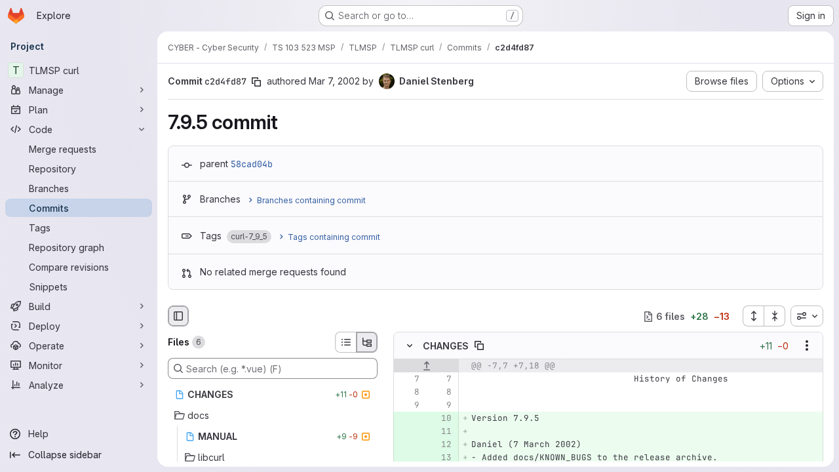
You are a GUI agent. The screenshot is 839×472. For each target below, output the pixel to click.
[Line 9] (408, 405)
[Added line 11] (440, 432)
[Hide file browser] (178, 315)
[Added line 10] (440, 418)
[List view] (345, 342)
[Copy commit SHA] (256, 82)
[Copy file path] (479, 346)
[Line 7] (408, 379)
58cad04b (252, 164)
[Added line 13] (440, 458)
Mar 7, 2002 (334, 81)
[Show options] (807, 346)
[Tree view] (367, 342)
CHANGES (446, 345)
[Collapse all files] (774, 315)
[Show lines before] (426, 366)
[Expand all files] (753, 315)
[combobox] (806, 315)
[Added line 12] (440, 445)
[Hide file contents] (410, 346)
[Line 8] (408, 392)
